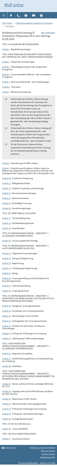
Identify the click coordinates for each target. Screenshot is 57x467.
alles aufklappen (48, 32)
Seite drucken (10, 447)
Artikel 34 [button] (6, 333)
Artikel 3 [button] (6, 66)
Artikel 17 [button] (6, 218)
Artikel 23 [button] (6, 263)
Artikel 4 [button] (6, 74)
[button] (3, 15)
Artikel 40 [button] (6, 391)
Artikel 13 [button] (6, 193)
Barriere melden (48, 450)
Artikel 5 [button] (6, 81)
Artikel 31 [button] (6, 315)
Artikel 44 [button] (6, 413)
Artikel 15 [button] (6, 203)
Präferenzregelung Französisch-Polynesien (34, 23)
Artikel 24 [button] (6, 268)
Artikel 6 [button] (6, 86)
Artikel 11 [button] (6, 183)
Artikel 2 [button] (6, 61)
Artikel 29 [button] (6, 305)
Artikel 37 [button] (6, 358)
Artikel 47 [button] (6, 438)
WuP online (13, 4)
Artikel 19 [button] (6, 228)
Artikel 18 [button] (6, 223)
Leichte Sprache (48, 454)
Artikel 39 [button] (6, 383)
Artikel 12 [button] (6, 188)
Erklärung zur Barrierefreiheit (42, 447)
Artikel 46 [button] (6, 428)
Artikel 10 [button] (6, 178)
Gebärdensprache (47, 457)
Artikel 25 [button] (6, 273)
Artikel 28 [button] (6, 290)
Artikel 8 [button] (6, 163)
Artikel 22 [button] (6, 258)
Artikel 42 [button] (6, 403)
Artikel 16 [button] (6, 208)
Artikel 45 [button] (6, 418)
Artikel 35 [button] (6, 338)
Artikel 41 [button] (6, 398)
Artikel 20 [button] (6, 240)
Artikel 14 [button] (6, 198)
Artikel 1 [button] (6, 49)
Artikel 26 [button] (6, 278)
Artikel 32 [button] (6, 320)
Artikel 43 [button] (6, 408)
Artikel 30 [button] (6, 310)
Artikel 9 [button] (6, 168)
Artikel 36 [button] (6, 353)
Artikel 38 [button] (6, 366)
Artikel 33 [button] (6, 325)
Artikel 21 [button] (6, 253)
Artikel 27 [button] (6, 285)
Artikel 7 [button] (6, 91)
